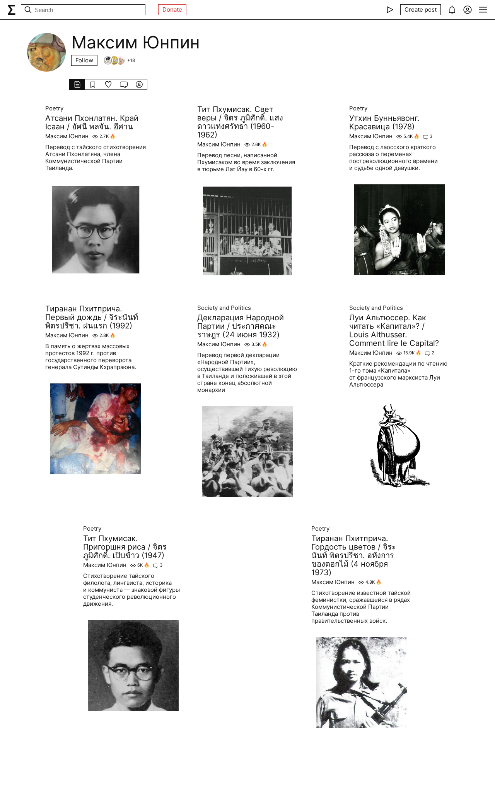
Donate (172, 9)
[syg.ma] (11, 10)
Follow (84, 60)
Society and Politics (224, 307)
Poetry (54, 108)
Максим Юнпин (67, 136)
